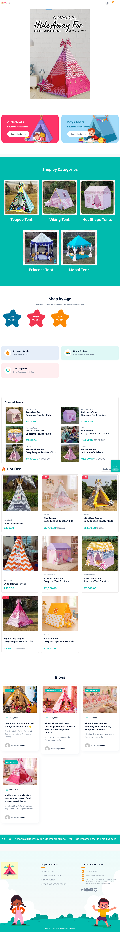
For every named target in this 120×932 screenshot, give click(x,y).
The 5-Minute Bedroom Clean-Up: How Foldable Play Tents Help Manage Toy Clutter (60, 728)
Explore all (107, 469)
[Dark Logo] (5, 3)
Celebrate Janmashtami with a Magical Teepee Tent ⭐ (19, 725)
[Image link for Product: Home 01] (14, 415)
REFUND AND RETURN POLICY (53, 884)
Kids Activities (11, 762)
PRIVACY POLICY (48, 880)
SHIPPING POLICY (48, 871)
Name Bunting (8, 520)
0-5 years (12, 318)
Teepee (83, 428)
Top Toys (9, 690)
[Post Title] (20, 699)
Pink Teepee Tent (92, 690)
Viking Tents (48, 635)
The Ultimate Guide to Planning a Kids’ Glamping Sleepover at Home (98, 726)
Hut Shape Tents (31, 409)
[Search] (107, 3)
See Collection (17, 134)
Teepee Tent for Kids (53, 690)
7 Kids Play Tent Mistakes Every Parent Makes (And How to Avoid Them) (18, 798)
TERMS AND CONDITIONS (51, 875)
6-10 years (36, 318)
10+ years (60, 318)
